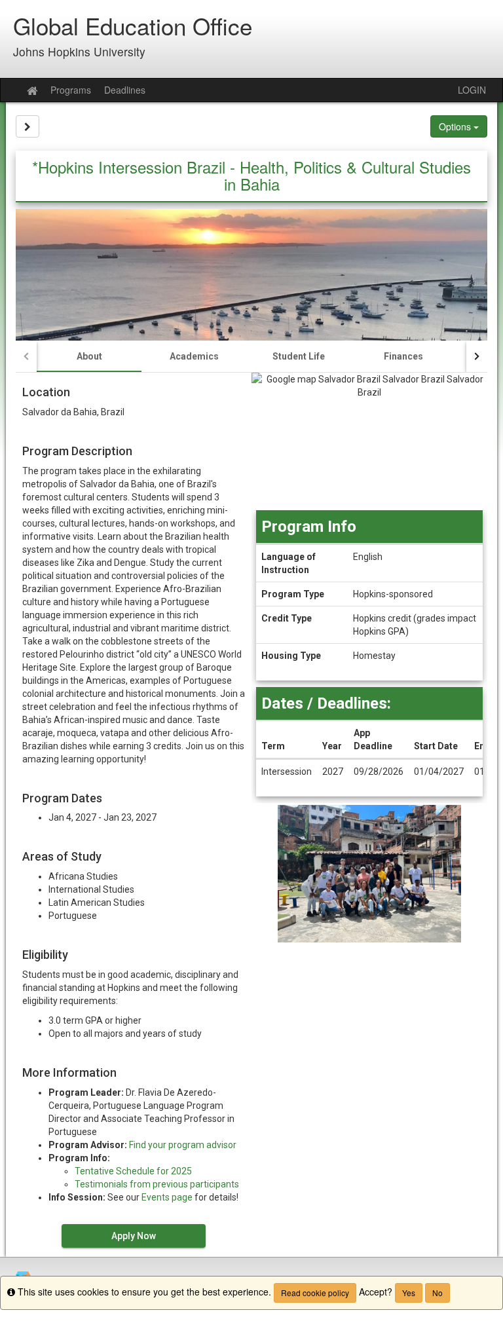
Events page (167, 1197)
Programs (70, 89)
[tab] (89, 356)
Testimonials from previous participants (157, 1184)
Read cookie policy (315, 1292)
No (437, 1292)
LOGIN (472, 89)
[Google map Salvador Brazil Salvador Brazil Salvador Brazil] (369, 441)
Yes (408, 1292)
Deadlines (124, 89)
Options (456, 126)
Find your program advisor (182, 1145)
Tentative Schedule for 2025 (133, 1171)
